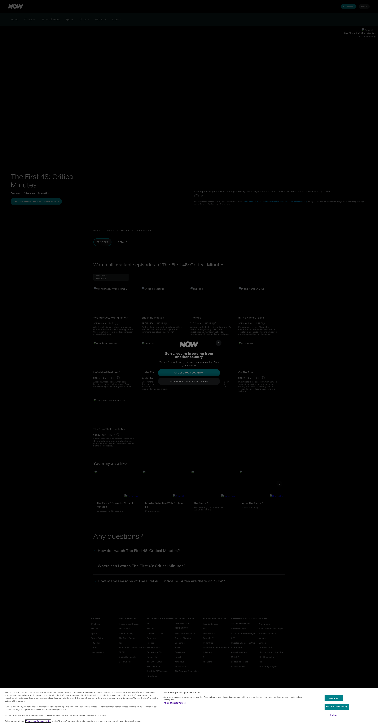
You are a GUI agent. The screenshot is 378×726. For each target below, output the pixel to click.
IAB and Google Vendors (174, 703)
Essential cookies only (336, 707)
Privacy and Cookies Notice (38, 721)
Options (334, 715)
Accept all (333, 698)
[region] (189, 707)
